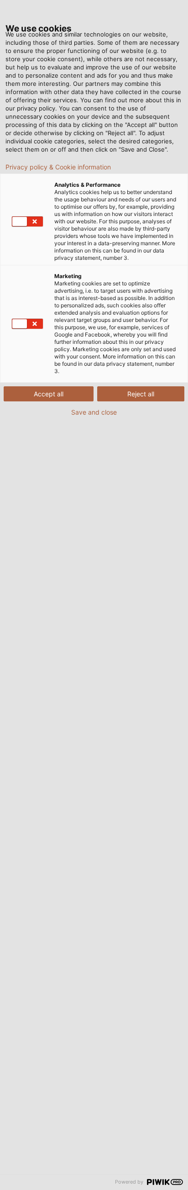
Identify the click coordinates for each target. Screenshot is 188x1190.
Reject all (140, 394)
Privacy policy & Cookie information (58, 167)
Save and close (94, 412)
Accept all (48, 394)
